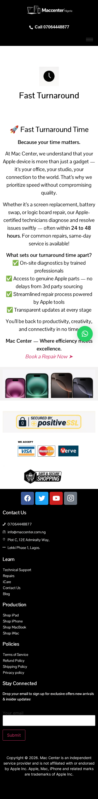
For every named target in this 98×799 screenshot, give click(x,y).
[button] (85, 334)
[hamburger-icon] (89, 39)
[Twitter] (41, 498)
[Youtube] (56, 498)
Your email (13, 713)
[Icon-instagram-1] (70, 498)
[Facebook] (27, 498)
